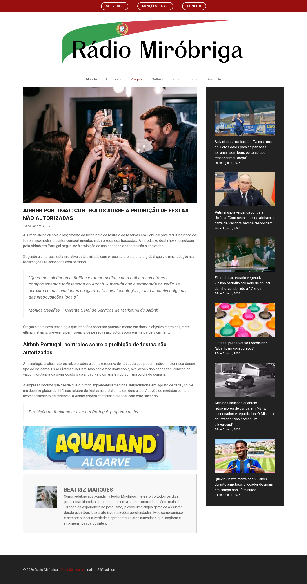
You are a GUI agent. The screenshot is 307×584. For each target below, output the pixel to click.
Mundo (91, 79)
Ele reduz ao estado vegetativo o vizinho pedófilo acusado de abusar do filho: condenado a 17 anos (242, 283)
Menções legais (155, 6)
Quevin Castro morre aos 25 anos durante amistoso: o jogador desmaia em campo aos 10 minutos (244, 484)
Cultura (157, 79)
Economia (114, 79)
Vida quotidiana (185, 79)
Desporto (214, 79)
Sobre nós (114, 6)
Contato (194, 6)
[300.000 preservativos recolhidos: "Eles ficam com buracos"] (245, 334)
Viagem (137, 79)
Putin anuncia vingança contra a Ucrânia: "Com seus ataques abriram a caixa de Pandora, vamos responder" (244, 217)
